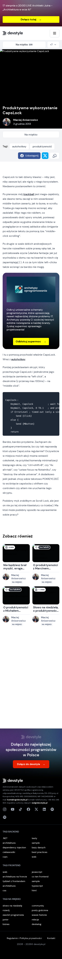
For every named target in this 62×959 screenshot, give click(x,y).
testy (34, 838)
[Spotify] (5, 817)
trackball (28, 194)
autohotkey (19, 146)
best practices (39, 852)
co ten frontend (40, 876)
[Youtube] (13, 809)
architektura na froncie (15, 876)
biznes (6, 924)
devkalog (36, 924)
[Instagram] (5, 809)
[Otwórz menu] (54, 33)
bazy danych (38, 847)
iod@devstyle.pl (39, 803)
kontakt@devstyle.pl (17, 799)
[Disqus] (31, 680)
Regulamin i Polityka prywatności (24, 938)
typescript (37, 885)
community (38, 905)
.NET (5, 838)
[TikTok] (20, 809)
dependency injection (14, 847)
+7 (51, 44)
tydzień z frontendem (14, 881)
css (4, 890)
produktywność (42, 146)
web (34, 856)
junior (5, 919)
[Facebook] (28, 809)
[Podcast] (52, 809)
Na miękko (31, 134)
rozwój (6, 910)
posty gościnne (40, 910)
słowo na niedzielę (12, 905)
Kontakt (51, 938)
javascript (37, 871)
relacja (35, 919)
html (34, 890)
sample (36, 842)
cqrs (5, 856)
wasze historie (39, 914)
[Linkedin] (44, 809)
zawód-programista (13, 914)
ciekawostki (9, 852)
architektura (9, 842)
